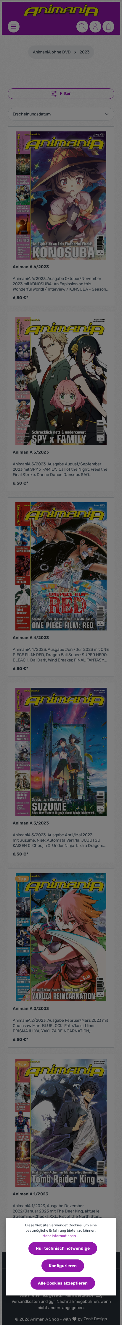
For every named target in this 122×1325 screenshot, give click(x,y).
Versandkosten (26, 1301)
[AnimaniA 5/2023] (61, 381)
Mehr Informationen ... (60, 1236)
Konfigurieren (63, 1265)
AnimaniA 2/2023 (31, 1008)
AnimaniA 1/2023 (30, 1194)
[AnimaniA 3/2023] (61, 752)
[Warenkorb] (108, 26)
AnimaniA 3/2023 (31, 823)
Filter (65, 93)
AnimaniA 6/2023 (31, 266)
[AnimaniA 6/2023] (61, 195)
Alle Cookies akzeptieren (63, 1283)
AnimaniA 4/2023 (31, 637)
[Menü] (14, 26)
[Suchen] (82, 26)
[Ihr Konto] (95, 26)
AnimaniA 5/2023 (31, 452)
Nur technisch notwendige (63, 1248)
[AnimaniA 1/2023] (61, 1123)
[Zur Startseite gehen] (61, 10)
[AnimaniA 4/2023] (61, 566)
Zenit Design (95, 1318)
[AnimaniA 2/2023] (61, 937)
